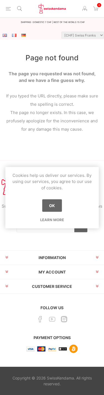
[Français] (14, 35)
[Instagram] (64, 319)
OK (52, 205)
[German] (23, 35)
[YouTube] (52, 319)
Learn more (52, 220)
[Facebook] (40, 319)
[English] (4, 35)
